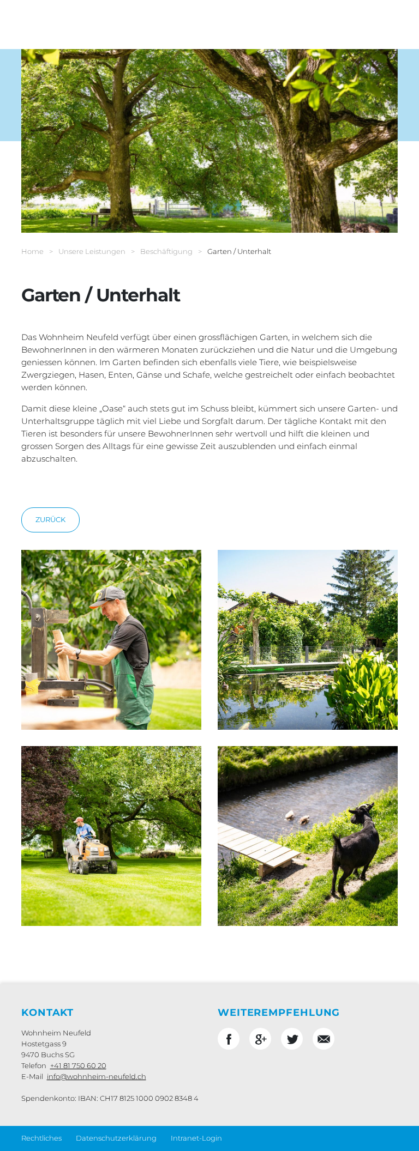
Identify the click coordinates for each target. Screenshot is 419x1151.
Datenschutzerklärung (116, 1138)
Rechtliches (41, 1138)
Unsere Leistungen (91, 251)
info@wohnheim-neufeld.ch (96, 1076)
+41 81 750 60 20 (78, 1065)
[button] (229, 1039)
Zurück (50, 519)
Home (32, 251)
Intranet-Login (196, 1138)
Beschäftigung (166, 251)
